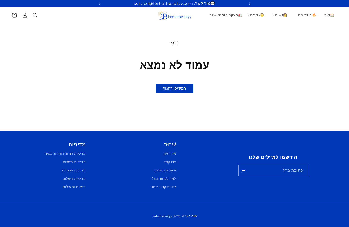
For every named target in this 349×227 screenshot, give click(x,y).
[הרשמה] (243, 170)
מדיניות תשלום (74, 178)
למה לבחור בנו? (164, 178)
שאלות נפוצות (165, 170)
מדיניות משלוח (74, 162)
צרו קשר (170, 162)
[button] (281, 15)
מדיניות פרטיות (74, 170)
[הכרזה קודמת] (250, 3)
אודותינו (170, 153)
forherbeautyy (162, 216)
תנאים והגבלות (74, 187)
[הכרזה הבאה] (99, 3)
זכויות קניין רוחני (163, 187)
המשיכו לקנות (174, 88)
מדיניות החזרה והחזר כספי (65, 153)
